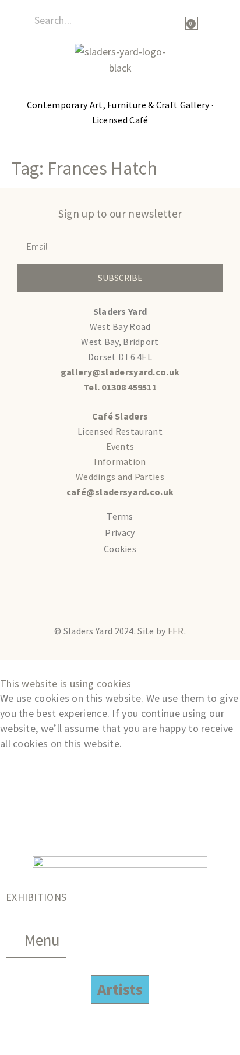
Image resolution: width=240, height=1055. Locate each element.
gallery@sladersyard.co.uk (120, 372)
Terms (120, 516)
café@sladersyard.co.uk (120, 492)
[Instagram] (140, 589)
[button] (223, 20)
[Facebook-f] (100, 589)
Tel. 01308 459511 (120, 387)
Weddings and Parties (120, 476)
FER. (177, 631)
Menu (42, 940)
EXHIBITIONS (36, 897)
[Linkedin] (180, 589)
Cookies (120, 549)
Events (120, 446)
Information (120, 461)
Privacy (120, 532)
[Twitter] (60, 589)
